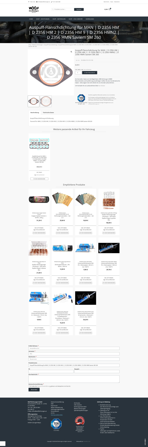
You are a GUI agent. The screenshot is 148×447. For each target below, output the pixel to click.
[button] (71, 51)
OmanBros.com (86, 441)
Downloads (90, 19)
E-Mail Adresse (33, 346)
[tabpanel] (74, 120)
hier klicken (101, 86)
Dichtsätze (77, 403)
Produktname (33, 362)
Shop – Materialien (59, 19)
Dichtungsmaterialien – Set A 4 (86, 217)
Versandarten (55, 411)
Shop (30, 44)
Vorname (31, 351)
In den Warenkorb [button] (39, 179)
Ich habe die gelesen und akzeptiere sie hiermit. (50, 386)
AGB (52, 404)
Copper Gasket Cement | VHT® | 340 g (39, 217)
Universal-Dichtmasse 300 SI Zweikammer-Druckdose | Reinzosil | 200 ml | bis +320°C (62, 317)
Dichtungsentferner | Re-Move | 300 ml (62, 265)
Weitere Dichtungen (37, 44)
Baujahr (76, 369)
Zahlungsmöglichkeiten (57, 409)
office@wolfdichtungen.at (93, 104)
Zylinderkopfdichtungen (81, 410)
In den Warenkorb (89, 72)
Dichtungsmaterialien (80, 407)
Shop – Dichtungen (42, 19)
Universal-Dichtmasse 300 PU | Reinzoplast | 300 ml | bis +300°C (109, 265)
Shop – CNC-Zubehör (76, 19)
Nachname (32, 356)
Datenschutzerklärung (36, 384)
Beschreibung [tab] (35, 112)
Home (31, 19)
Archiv (52, 413)
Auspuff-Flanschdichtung (50, 44)
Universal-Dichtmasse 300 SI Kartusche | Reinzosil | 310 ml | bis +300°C (86, 315)
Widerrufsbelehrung (57, 407)
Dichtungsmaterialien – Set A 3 (62, 217)
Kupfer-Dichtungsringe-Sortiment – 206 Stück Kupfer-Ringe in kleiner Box (39, 267)
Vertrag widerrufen (57, 415)
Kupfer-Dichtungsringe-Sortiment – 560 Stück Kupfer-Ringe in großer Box (109, 217)
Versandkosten (87, 69)
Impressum (54, 405)
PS (29, 369)
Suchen (79, 9)
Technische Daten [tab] (48, 112)
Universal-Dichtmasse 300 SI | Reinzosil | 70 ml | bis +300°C (39, 315)
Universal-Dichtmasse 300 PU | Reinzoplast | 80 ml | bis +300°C (86, 265)
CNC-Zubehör (78, 405)
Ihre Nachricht (33, 374)
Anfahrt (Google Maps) (34, 422)
